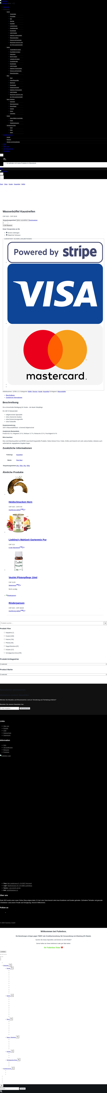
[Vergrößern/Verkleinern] (0, 954)
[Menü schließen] (0, 959)
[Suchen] (105, 623)
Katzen (10, 639)
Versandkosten (8, 747)
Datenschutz (7, 733)
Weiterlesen (12, 585)
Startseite (5, 962)
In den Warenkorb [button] (14, 547)
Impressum (6, 735)
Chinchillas (13, 1048)
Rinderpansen (16, 603)
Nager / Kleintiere (11, 1037)
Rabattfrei (10, 633)
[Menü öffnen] (2, 177)
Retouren (6, 750)
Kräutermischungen (15, 1057)
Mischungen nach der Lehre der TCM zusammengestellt (25, 993)
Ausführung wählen (15, 510)
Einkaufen (6, 965)
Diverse (35, 391)
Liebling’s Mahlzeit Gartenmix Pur (28, 539)
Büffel (30, 391)
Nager (11, 1065)
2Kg (24, 465)
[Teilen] (4, 954)
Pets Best (19, 460)
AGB (4, 730)
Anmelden (6, 1082)
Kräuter (10, 649)
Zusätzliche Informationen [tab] (14, 397)
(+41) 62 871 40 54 (14, 888)
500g (28, 465)
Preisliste (6, 752)
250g (21, 465)
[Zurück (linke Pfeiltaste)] (0, 956)
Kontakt (5, 728)
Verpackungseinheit (9, 220)
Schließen (3, 951)
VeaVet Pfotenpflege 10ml (23, 577)
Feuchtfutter (13, 972)
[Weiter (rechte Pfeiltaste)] (2, 956)
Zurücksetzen (33, 220)
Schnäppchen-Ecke (13, 653)
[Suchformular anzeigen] (1, 155)
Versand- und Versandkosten (14, 1074)
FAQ (4, 745)
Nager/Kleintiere (12, 646)
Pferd (8, 1019)
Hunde (40, 391)
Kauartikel (46, 391)
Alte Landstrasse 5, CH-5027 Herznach (19, 883)
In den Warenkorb (7, 225)
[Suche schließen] (1, 1085)
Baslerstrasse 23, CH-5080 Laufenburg (20, 886)
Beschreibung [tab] (10, 395)
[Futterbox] (4, 3)
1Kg (17, 465)
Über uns (6, 726)
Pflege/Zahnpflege (15, 1016)
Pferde (9, 643)
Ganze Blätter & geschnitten (17, 1053)
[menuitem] (6, 7)
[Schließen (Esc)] (6, 954)
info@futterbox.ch (12, 890)
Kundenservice (7, 1068)
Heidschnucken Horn (20, 502)
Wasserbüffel (62, 391)
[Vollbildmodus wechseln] (2, 954)
